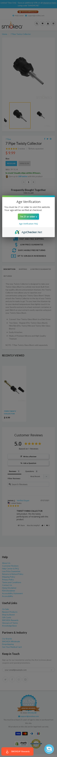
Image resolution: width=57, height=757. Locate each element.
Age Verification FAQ (28, 223)
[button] (49, 749)
